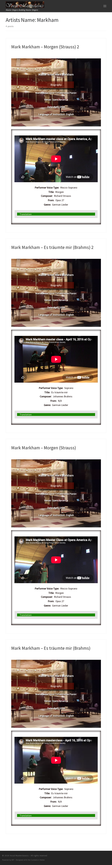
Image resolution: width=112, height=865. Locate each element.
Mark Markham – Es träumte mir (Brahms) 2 (52, 247)
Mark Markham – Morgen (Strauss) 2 (45, 47)
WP (13, 860)
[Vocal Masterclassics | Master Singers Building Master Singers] (25, 4)
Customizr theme (38, 860)
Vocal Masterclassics (19, 855)
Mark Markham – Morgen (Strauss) (43, 447)
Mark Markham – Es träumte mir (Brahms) (50, 648)
